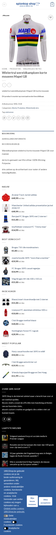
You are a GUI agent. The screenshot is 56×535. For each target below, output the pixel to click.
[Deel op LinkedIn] (28, 118)
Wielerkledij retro (32, 69)
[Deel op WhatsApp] (4, 118)
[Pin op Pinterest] (23, 118)
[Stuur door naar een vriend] (18, 118)
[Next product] (4, 85)
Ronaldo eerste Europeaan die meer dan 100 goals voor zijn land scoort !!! (32, 445)
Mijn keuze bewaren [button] (32, 501)
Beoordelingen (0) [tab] (10, 144)
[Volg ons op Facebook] (4, 419)
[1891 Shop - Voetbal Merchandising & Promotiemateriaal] (28, 4)
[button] (4, 4)
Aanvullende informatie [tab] (14, 139)
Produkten (15, 69)
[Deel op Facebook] (9, 118)
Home (4, 69)
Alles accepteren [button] (46, 501)
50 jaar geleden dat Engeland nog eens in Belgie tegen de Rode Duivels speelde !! (31, 454)
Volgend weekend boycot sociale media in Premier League (28, 437)
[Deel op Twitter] (14, 118)
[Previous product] (9, 85)
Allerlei (14, 108)
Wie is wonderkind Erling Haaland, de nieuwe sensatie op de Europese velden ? (29, 463)
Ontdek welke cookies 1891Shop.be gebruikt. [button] (14, 510)
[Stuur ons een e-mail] (9, 419)
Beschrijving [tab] (8, 133)
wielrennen (9, 112)
